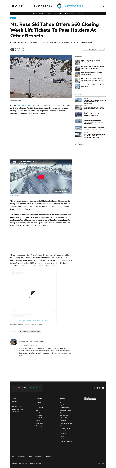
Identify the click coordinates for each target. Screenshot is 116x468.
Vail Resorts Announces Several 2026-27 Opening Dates (93, 114)
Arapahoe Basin (64, 408)
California (39, 415)
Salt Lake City (42, 413)
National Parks (57, 14)
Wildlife (49, 14)
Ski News (26, 324)
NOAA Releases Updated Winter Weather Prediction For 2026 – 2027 (94, 107)
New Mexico (39, 423)
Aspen (40, 405)
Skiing (35, 14)
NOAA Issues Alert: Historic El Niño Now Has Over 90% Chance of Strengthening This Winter (94, 135)
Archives (77, 142)
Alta (61, 402)
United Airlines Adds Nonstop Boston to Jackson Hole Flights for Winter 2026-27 (94, 122)
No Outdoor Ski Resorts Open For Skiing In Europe (91, 73)
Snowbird (63, 431)
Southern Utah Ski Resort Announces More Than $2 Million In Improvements (95, 101)
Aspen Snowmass (65, 410)
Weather (41, 14)
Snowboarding (39, 324)
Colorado (38, 402)
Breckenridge (64, 415)
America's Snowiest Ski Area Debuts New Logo (92, 85)
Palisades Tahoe (65, 428)
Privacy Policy (48, 456)
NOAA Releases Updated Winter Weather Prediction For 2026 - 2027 (92, 79)
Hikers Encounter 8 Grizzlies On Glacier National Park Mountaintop (92, 61)
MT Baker (63, 426)
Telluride (40, 408)
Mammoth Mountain (66, 423)
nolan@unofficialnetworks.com (29, 345)
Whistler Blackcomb (66, 441)
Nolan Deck (20, 49)
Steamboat (63, 434)
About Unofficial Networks (19, 456)
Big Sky (62, 413)
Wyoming (39, 426)
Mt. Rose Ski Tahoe (25, 105)
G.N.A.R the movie (69, 14)
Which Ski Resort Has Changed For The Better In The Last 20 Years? (94, 128)
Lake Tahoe (41, 418)
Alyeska (62, 405)
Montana (38, 421)
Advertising (80, 14)
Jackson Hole (64, 418)
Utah (37, 410)
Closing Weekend (23, 331)
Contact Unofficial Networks (35, 456)
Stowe (62, 436)
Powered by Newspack (35, 463)
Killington (63, 421)
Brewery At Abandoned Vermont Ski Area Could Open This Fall (92, 67)
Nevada (20, 324)
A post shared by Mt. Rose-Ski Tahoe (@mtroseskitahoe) (33, 320)
